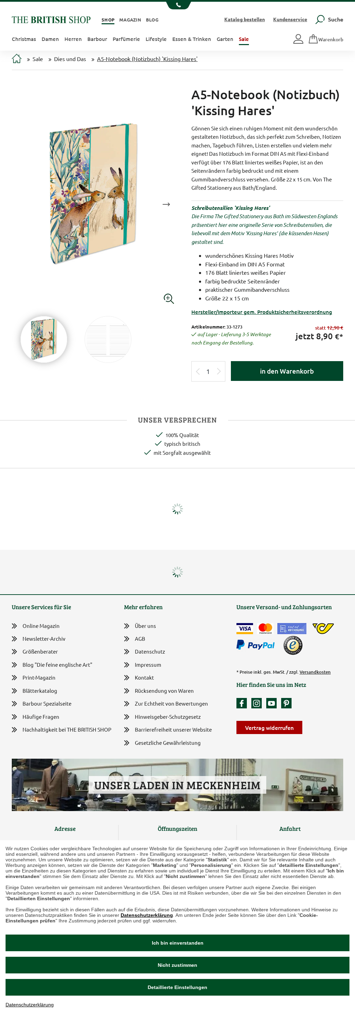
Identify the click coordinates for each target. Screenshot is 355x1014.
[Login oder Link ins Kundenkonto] (298, 39)
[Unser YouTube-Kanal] (273, 703)
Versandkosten (315, 672)
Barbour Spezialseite (47, 703)
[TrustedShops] (293, 645)
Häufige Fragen (41, 716)
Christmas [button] (24, 38)
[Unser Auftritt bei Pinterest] (286, 703)
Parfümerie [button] (126, 38)
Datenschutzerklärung (147, 915)
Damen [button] (50, 38)
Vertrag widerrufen (269, 727)
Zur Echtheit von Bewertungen (171, 703)
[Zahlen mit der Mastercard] (265, 628)
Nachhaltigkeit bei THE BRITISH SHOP (67, 729)
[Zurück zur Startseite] (51, 19)
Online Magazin (41, 625)
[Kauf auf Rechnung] (291, 628)
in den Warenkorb (287, 371)
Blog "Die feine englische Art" (57, 664)
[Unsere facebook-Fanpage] (243, 703)
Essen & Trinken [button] (191, 38)
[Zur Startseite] (16, 59)
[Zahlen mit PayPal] (257, 645)
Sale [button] (244, 38)
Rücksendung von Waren (164, 690)
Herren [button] (73, 38)
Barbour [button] (97, 38)
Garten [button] (225, 38)
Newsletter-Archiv (44, 638)
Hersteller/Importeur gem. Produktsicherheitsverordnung (261, 311)
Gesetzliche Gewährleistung (168, 742)
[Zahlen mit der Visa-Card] (244, 628)
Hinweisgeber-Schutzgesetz (168, 716)
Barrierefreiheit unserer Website (173, 729)
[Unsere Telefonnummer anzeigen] (177, 5)
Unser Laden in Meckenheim (177, 784)
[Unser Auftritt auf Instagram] (258, 703)
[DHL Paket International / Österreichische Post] (323, 628)
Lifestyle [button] (156, 38)
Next (166, 204)
